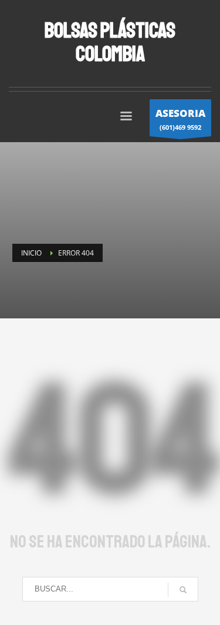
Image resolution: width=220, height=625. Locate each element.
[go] (183, 589)
